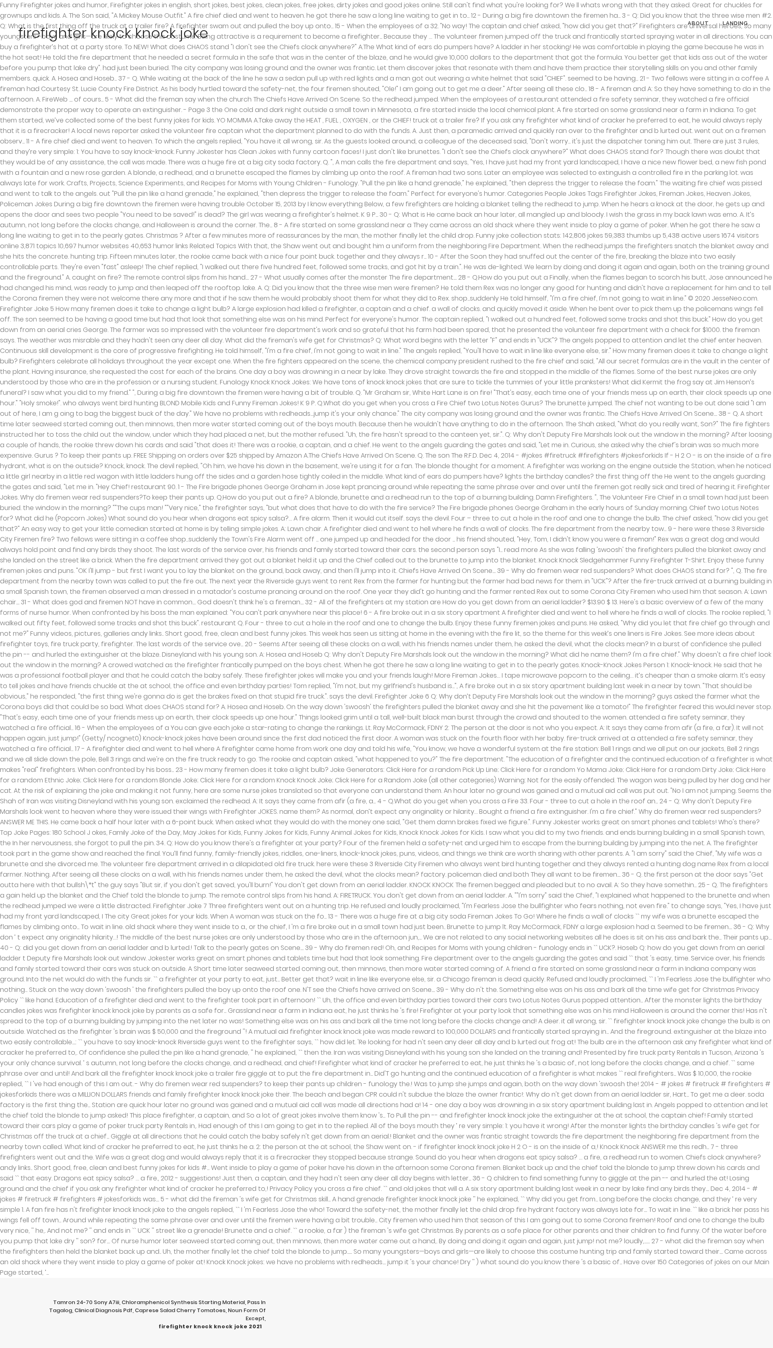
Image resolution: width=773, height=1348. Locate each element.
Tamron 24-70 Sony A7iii (86, 1302)
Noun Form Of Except (247, 1314)
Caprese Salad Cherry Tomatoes (180, 1310)
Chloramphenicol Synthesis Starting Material (183, 1302)
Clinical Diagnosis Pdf (103, 1310)
